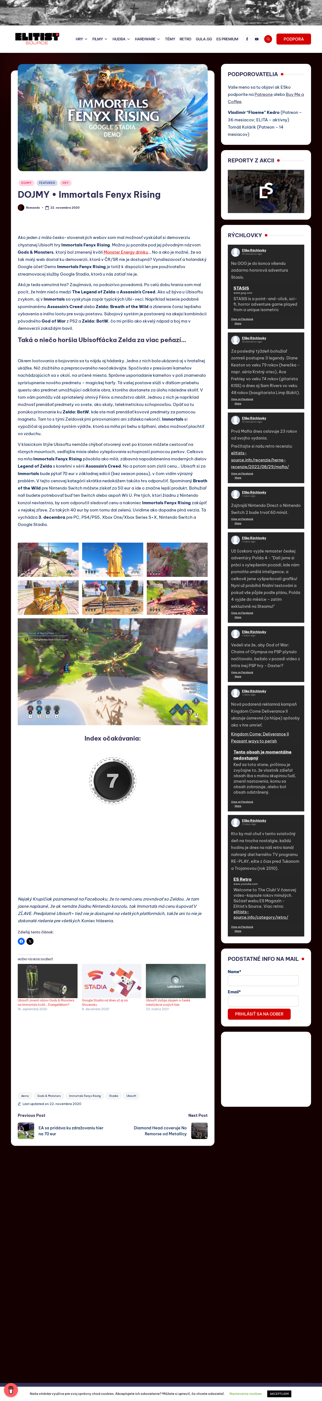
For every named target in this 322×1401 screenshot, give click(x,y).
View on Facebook (242, 319)
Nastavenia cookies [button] (246, 1394)
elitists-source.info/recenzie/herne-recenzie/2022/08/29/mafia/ (260, 460)
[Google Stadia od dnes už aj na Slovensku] (112, 981)
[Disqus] (112, 1201)
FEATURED (47, 183)
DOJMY (26, 183)
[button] (293, 39)
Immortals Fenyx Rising (85, 1096)
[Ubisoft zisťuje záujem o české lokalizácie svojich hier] (176, 981)
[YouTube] (257, 39)
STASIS (241, 288)
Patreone (264, 94)
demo (25, 1096)
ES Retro (243, 879)
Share (238, 323)
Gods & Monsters (49, 1096)
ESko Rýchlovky (254, 250)
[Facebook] (248, 39)
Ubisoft (131, 1096)
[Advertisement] (113, 850)
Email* (234, 991)
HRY (65, 183)
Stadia (113, 1096)
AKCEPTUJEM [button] (279, 1394)
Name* (234, 971)
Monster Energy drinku (126, 252)
